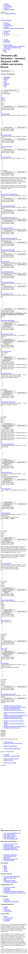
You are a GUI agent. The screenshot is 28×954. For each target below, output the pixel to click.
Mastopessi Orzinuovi (9, 860)
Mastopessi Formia (8, 845)
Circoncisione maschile (9, 887)
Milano (5, 867)
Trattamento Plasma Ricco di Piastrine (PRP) (15, 892)
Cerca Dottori (7, 5)
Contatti (6, 907)
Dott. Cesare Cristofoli (9, 834)
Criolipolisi (6, 754)
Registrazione (7, 31)
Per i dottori (6, 909)
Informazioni (7, 77)
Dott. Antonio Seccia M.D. (10, 836)
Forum (5, 82)
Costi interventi (7, 919)
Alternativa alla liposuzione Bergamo (13, 716)
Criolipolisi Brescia (8, 742)
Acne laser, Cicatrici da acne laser (12, 876)
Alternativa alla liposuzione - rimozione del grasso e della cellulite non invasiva (14, 47)
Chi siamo (6, 898)
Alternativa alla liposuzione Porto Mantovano (15, 726)
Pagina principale (8, 44)
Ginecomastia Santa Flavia (10, 848)
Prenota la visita (8, 325)
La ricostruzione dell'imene (10, 882)
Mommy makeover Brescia (10, 746)
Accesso (6, 32)
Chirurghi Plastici (8, 6)
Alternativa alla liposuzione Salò (12, 708)
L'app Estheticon (8, 911)
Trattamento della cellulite (10, 762)
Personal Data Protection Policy (11, 901)
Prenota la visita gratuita (8, 341)
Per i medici (7, 33)
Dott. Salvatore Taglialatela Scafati (12, 833)
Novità (5, 916)
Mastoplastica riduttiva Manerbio (12, 846)
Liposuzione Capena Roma (10, 854)
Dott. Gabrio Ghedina (9, 837)
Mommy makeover (8, 760)
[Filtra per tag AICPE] (6, 93)
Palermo (6, 871)
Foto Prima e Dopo (8, 917)
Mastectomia (7, 890)
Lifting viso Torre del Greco (11, 844)
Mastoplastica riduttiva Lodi (10, 859)
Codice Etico (7, 900)
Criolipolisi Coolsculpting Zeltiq (12, 756)
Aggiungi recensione (9, 9)
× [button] (19, 92)
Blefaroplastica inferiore (9, 880)
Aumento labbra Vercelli (10, 856)
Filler (5, 879)
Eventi (5, 908)
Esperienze (6, 8)
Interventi (6, 4)
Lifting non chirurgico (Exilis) (11, 758)
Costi (5, 81)
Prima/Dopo (7, 84)
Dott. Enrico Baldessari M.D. (11, 838)
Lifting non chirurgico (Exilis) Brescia (13, 743)
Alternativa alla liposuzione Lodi (12, 727)
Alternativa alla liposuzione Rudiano (13, 710)
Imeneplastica (7, 888)
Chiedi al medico (8, 106)
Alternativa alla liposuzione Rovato (12, 705)
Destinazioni (7, 920)
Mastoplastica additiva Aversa (11, 849)
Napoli (5, 868)
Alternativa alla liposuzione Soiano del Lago (15, 707)
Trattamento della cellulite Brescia (12, 748)
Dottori (5, 79)
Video (5, 85)
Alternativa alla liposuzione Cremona (13, 718)
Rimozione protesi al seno (10, 877)
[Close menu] (1, 1)
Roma (5, 865)
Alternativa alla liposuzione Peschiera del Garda (15, 715)
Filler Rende (7, 857)
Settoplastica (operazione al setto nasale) (13, 891)
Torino (5, 869)
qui (21, 930)
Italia (5, 50)
